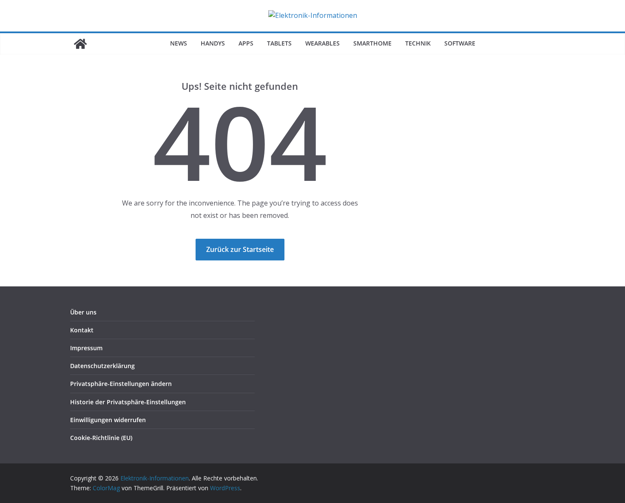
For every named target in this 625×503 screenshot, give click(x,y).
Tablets (279, 43)
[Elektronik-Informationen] (80, 44)
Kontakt (82, 330)
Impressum (86, 348)
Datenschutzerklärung (102, 366)
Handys (213, 43)
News (178, 43)
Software (459, 43)
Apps (246, 43)
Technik (418, 43)
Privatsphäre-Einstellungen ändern (121, 384)
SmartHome (372, 43)
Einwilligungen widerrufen (108, 420)
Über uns (83, 312)
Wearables (322, 43)
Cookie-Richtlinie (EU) (101, 438)
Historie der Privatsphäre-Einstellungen (128, 402)
